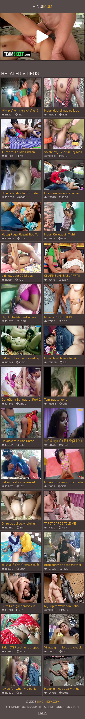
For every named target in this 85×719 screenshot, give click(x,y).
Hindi (42, 6)
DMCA (42, 713)
